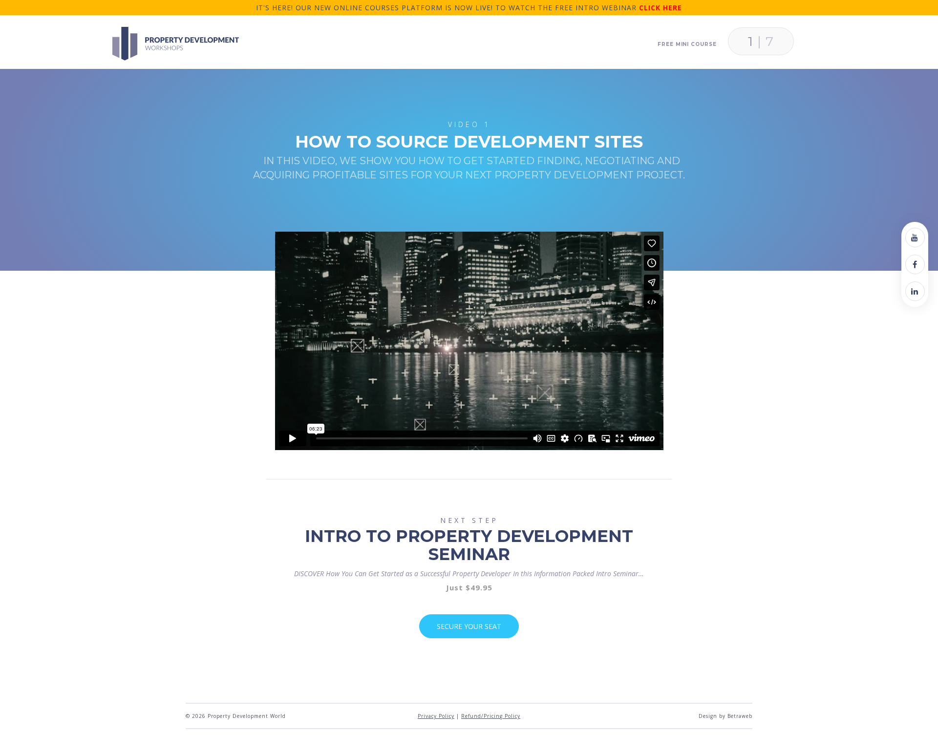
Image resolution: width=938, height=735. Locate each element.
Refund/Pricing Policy (490, 716)
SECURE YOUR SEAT (469, 626)
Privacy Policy (436, 716)
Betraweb (739, 716)
